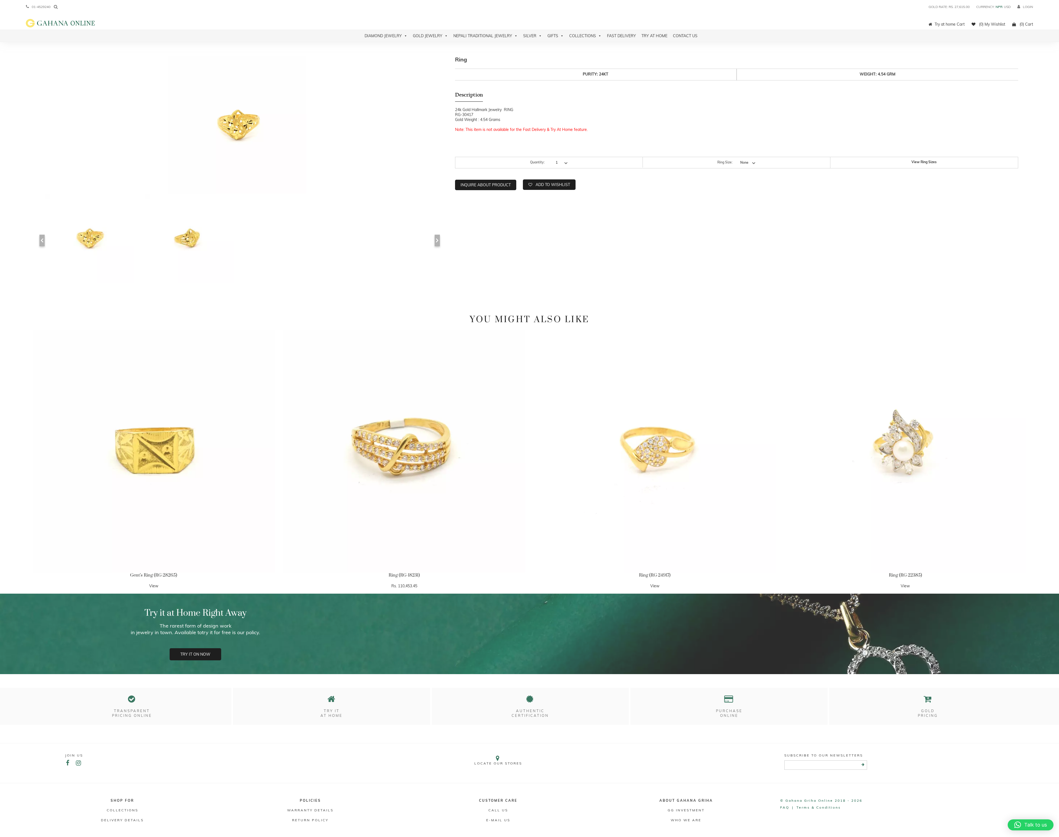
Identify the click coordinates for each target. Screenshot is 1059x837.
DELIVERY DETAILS (122, 820)
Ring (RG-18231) (404, 575)
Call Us (498, 810)
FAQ (784, 807)
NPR (999, 7)
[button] (1030, 824)
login (1028, 7)
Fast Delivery (621, 35)
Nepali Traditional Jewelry (482, 35)
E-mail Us (498, 820)
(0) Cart (1025, 24)
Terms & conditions (818, 807)
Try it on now (195, 654)
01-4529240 (41, 7)
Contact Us (685, 35)
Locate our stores (498, 763)
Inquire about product (486, 184)
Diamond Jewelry (383, 35)
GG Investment (686, 810)
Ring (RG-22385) (905, 575)
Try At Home (654, 35)
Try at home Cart (950, 24)
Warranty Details (310, 810)
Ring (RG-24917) (654, 575)
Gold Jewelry (427, 35)
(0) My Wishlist (991, 24)
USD (1007, 7)
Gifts (552, 35)
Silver (529, 35)
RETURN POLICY (310, 820)
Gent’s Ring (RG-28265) (153, 575)
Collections (582, 35)
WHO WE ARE (686, 820)
